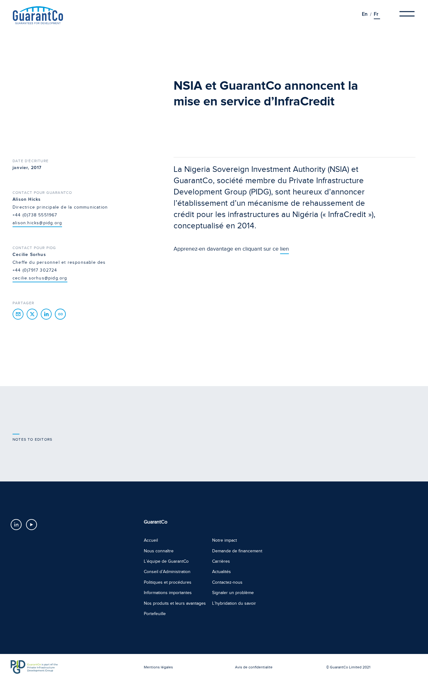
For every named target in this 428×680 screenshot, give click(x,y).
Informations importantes (168, 592)
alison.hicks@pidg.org (37, 222)
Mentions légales (158, 667)
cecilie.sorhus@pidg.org (40, 278)
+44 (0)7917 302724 (35, 270)
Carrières (221, 561)
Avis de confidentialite (254, 667)
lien (284, 249)
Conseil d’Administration (167, 571)
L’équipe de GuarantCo (166, 561)
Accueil (151, 540)
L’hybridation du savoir (234, 603)
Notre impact (224, 540)
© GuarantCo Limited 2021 (348, 667)
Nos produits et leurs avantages (175, 603)
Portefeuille (155, 613)
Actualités (221, 571)
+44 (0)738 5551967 (35, 215)
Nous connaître (159, 551)
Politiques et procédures (167, 582)
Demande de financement (237, 551)
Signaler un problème (233, 592)
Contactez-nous (227, 582)
